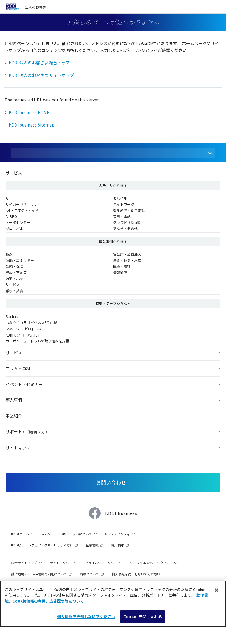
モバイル (120, 198)
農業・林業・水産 (127, 260)
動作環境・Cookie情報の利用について (39, 574)
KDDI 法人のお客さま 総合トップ (39, 62)
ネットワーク (123, 204)
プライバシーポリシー (101, 562)
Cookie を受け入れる (142, 616)
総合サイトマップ (24, 562)
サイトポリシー (61, 562)
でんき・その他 (125, 228)
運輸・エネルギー (20, 260)
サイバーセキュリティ (23, 204)
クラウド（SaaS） (127, 222)
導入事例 (14, 400)
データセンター (18, 222)
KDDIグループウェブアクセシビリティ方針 (42, 545)
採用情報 (117, 545)
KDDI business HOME (29, 112)
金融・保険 (14, 266)
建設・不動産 (16, 272)
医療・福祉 (122, 266)
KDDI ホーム (20, 533)
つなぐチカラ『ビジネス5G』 (29, 322)
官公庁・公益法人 (127, 254)
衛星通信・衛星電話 (129, 210)
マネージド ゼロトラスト (25, 328)
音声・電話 (122, 216)
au (44, 533)
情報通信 (120, 272)
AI (7, 198)
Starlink (12, 316)
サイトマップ (18, 448)
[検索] (210, 153)
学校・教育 (14, 290)
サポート (27, 431)
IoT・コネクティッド (22, 210)
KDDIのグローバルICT (23, 334)
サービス (14, 173)
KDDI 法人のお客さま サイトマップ (41, 75)
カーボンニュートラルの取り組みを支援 (37, 340)
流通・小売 (14, 278)
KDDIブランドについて (75, 533)
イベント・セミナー (24, 384)
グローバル (14, 228)
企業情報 (92, 545)
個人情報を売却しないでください (86, 616)
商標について (89, 574)
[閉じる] (216, 590)
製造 (9, 254)
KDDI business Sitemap (31, 125)
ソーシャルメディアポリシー (151, 562)
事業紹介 (14, 416)
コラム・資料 (18, 368)
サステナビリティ (117, 533)
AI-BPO (11, 216)
